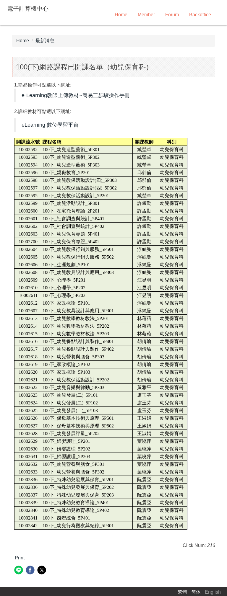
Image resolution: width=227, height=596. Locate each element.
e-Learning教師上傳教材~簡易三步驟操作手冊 (76, 95)
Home (121, 14)
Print (20, 557)
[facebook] (31, 571)
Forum (172, 14)
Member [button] (146, 14)
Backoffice (200, 14)
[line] (19, 571)
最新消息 (44, 40)
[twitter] (42, 571)
